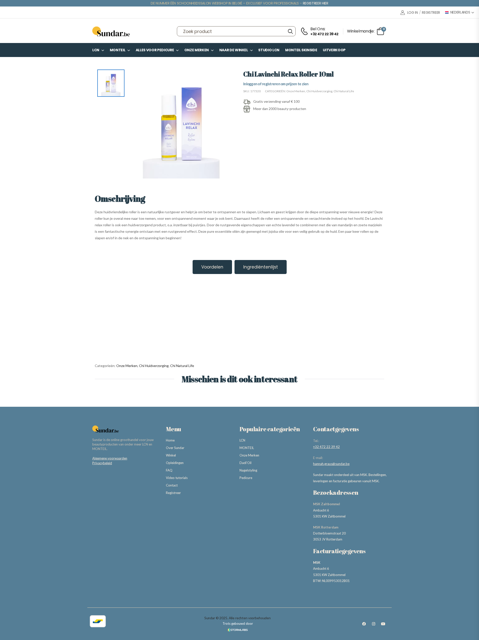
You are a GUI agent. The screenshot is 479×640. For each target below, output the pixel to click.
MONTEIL (117, 50)
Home (170, 440)
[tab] (212, 267)
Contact (172, 485)
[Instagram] (373, 624)
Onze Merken (196, 50)
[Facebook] (364, 624)
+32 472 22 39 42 (326, 447)
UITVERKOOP (334, 50)
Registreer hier (315, 3)
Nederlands (460, 12)
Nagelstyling (248, 470)
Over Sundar (175, 448)
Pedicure (246, 478)
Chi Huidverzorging (319, 91)
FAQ (169, 470)
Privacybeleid (102, 463)
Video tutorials (177, 478)
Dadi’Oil (245, 463)
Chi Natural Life (344, 91)
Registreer (173, 493)
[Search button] (290, 31)
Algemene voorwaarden (109, 458)
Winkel (171, 455)
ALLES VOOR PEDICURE (155, 50)
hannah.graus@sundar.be (331, 464)
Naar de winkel (233, 50)
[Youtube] (383, 624)
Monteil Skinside (301, 50)
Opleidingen (175, 463)
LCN (95, 50)
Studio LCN (268, 50)
